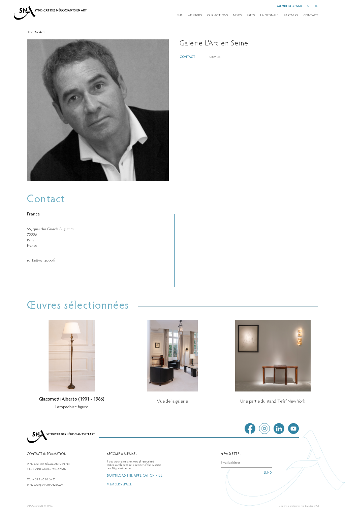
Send (268, 473)
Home (30, 32)
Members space (289, 6)
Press (251, 15)
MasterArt (314, 506)
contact (187, 57)
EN (316, 6)
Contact (311, 15)
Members (195, 15)
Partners (291, 15)
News (237, 15)
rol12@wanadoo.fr (41, 261)
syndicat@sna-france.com (45, 485)
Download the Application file (134, 476)
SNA (180, 15)
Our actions (217, 15)
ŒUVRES (215, 57)
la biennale (269, 15)
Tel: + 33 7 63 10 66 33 (41, 479)
